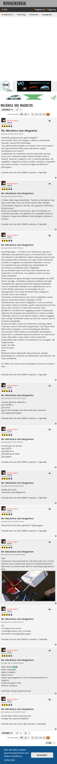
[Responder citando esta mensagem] (49, 121)
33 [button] (33, 114)
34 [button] (36, 114)
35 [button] (40, 114)
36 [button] (44, 114)
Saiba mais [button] (9, 760)
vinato (9, 122)
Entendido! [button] (42, 755)
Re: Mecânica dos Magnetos (19, 130)
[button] (21, 114)
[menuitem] (4, 9)
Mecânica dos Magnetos (17, 105)
